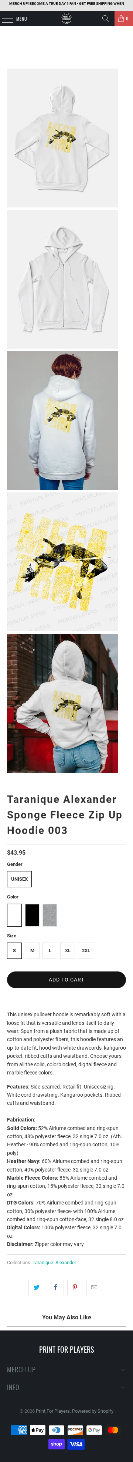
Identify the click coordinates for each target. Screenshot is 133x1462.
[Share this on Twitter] (36, 1287)
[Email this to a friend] (94, 1287)
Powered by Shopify (92, 1411)
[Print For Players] (66, 18)
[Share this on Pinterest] (75, 1287)
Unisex (19, 879)
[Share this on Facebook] (56, 1287)
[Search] (106, 18)
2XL (86, 950)
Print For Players (53, 1411)
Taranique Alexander (54, 1262)
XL (68, 950)
